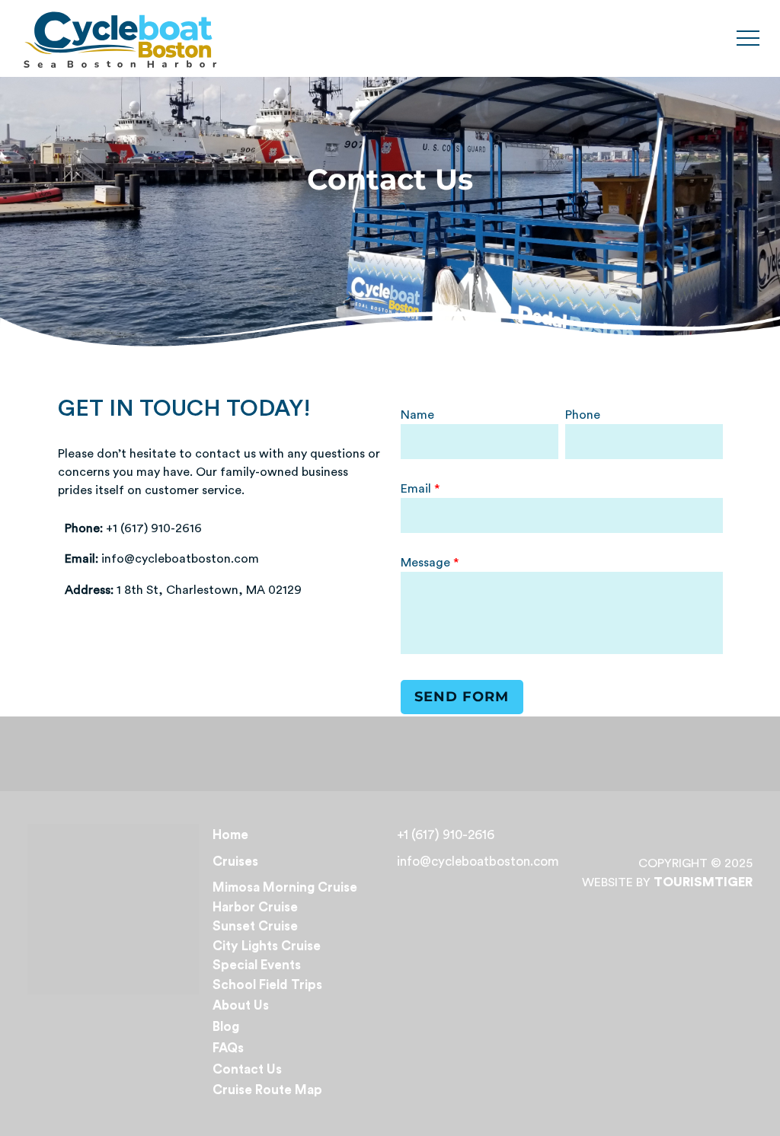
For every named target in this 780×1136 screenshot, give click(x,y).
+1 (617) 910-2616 (445, 834)
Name (417, 415)
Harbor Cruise (255, 907)
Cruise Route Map (267, 1089)
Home (230, 834)
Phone (582, 415)
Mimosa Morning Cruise (285, 887)
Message (427, 563)
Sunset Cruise (255, 926)
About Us (241, 1005)
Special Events (257, 965)
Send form (461, 696)
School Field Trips (267, 984)
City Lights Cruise (267, 946)
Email (417, 489)
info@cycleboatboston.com (478, 861)
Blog (226, 1026)
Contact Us (247, 1069)
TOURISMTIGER (703, 882)
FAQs (228, 1048)
